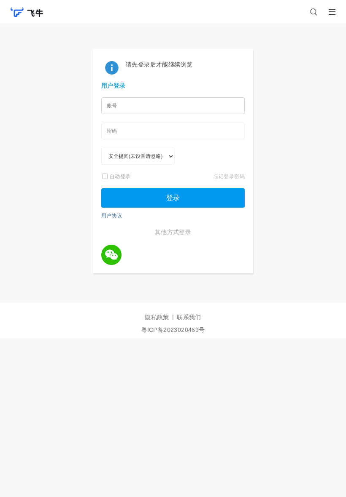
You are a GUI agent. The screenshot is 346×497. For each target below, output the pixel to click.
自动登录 (120, 176)
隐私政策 (157, 317)
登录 (173, 197)
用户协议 (111, 215)
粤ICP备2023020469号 (173, 329)
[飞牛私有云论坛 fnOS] (27, 8)
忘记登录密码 (229, 176)
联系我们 (189, 317)
